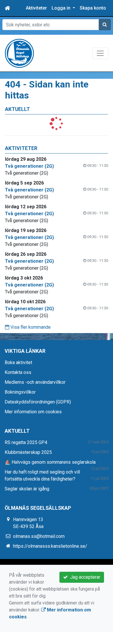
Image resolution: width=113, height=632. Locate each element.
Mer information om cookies (33, 411)
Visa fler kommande (30, 327)
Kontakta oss (18, 372)
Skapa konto (93, 8)
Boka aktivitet (18, 362)
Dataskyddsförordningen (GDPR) (38, 402)
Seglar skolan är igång (27, 489)
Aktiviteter (36, 8)
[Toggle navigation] (100, 53)
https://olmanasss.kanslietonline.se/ (50, 546)
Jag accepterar (84, 577)
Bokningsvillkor (20, 392)
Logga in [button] (62, 8)
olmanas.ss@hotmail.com (39, 536)
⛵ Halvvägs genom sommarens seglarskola (50, 462)
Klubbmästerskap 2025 (28, 452)
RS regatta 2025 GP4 (26, 442)
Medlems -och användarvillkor (35, 382)
